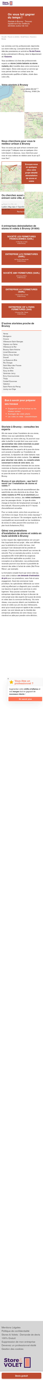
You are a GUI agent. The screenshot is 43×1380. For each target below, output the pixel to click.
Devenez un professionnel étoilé (19, 1345)
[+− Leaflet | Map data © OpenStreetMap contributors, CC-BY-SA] (21, 115)
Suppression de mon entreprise (18, 1341)
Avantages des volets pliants (19, 413)
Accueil (4, 37)
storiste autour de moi (27, 88)
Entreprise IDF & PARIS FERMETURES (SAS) (21, 308)
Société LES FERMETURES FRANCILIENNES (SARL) (21, 237)
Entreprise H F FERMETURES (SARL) (21, 290)
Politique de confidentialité (15, 1331)
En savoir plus (25, 699)
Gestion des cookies (12, 1349)
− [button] (3, 204)
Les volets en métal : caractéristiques (22, 416)
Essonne (33, 37)
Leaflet (4, 206)
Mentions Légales (11, 1327)
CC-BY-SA (6, 209)
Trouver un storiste (13, 37)
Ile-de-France (25, 37)
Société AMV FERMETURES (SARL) (21, 272)
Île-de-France (34, 51)
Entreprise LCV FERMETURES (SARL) (21, 255)
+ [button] (2, 204)
